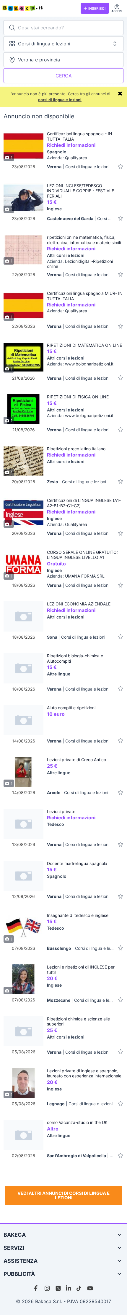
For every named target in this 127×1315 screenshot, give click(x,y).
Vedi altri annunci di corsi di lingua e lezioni (63, 1195)
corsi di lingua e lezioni (60, 99)
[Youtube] (90, 1288)
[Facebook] (37, 1288)
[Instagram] (48, 1288)
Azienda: (67, 157)
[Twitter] (58, 1288)
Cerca (64, 76)
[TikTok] (79, 1288)
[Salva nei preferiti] (120, 166)
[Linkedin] (69, 1288)
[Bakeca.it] (39, 8)
